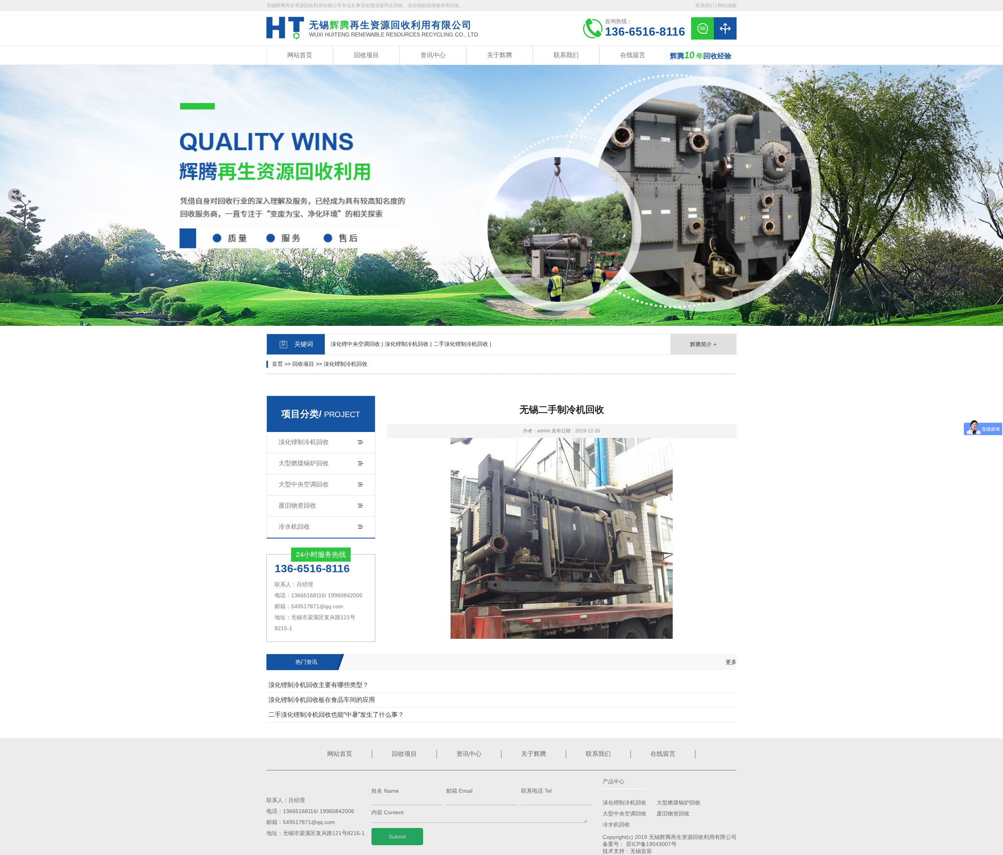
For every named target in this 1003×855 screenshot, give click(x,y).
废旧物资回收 (297, 505)
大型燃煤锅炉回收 (304, 463)
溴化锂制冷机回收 (346, 364)
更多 (731, 662)
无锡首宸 (641, 851)
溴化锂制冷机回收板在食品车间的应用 (321, 699)
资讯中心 (432, 55)
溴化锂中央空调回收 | (357, 344)
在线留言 (632, 55)
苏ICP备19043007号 (651, 844)
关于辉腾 (499, 55)
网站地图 (727, 5)
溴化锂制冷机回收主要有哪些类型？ (318, 684)
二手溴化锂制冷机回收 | (462, 344)
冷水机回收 (294, 526)
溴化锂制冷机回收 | (408, 344)
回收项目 (366, 55)
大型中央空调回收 (304, 484)
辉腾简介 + (703, 344)
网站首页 (299, 55)
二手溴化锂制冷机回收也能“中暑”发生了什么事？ (336, 714)
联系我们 (704, 5)
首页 (277, 364)
